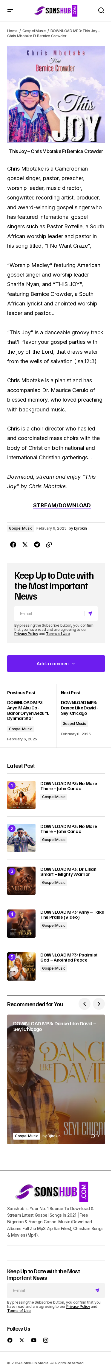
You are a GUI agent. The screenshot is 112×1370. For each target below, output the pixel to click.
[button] (10, 10)
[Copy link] (49, 545)
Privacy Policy (26, 633)
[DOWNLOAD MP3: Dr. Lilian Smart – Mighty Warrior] (21, 881)
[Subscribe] (91, 614)
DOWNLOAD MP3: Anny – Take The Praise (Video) (72, 914)
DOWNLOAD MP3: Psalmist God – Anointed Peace (69, 957)
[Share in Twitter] (25, 545)
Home (12, 31)
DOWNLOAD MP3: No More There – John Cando (68, 786)
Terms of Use (58, 633)
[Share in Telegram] (37, 545)
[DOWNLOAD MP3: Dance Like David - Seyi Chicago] (80, 716)
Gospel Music (34, 31)
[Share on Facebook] (13, 545)
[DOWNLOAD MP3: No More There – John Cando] (21, 795)
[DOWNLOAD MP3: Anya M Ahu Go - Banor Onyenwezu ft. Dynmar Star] (31, 716)
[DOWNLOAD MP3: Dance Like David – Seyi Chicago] (56, 1079)
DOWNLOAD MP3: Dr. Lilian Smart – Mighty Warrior (68, 872)
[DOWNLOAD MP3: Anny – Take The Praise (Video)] (21, 923)
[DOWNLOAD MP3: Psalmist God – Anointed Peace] (21, 966)
